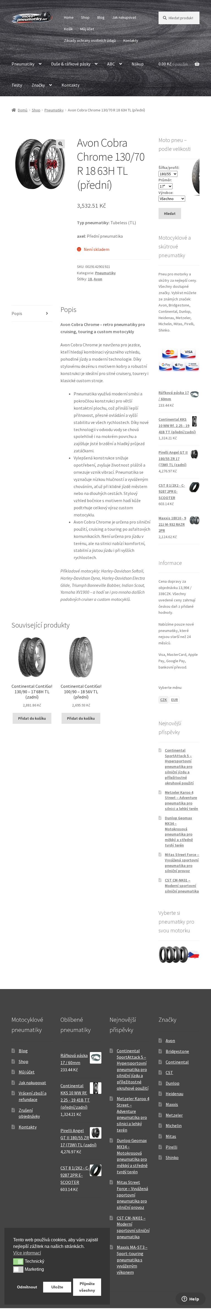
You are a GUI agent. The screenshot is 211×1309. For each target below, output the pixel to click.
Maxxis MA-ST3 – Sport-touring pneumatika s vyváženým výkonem (132, 1259)
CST (169, 1072)
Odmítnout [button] (27, 1287)
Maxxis (172, 1104)
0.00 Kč (173, 64)
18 (90, 278)
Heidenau (174, 1093)
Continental (177, 1062)
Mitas (171, 1136)
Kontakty (130, 40)
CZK (163, 699)
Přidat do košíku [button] (32, 718)
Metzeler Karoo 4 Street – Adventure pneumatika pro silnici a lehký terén (181, 800)
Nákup (138, 64)
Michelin (174, 1125)
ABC (111, 64)
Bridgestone (177, 1051)
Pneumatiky (23, 64)
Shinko (172, 1157)
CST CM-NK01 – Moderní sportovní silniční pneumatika (182, 886)
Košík (68, 28)
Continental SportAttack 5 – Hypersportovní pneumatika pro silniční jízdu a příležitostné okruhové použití (179, 766)
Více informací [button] (27, 1253)
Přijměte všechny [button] (87, 1286)
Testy (17, 85)
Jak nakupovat (124, 17)
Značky (38, 85)
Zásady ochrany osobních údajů (90, 40)
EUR (174, 699)
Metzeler (174, 1115)
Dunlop (172, 1083)
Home (69, 17)
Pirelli (171, 1147)
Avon (98, 278)
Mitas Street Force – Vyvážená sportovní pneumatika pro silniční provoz (182, 862)
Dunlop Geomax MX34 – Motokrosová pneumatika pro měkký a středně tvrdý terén (179, 831)
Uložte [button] (57, 1287)
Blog (101, 17)
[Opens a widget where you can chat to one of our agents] (190, 1299)
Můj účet (87, 28)
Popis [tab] (17, 313)
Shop (85, 17)
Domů (22, 110)
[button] (60, 143)
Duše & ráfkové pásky (70, 64)
